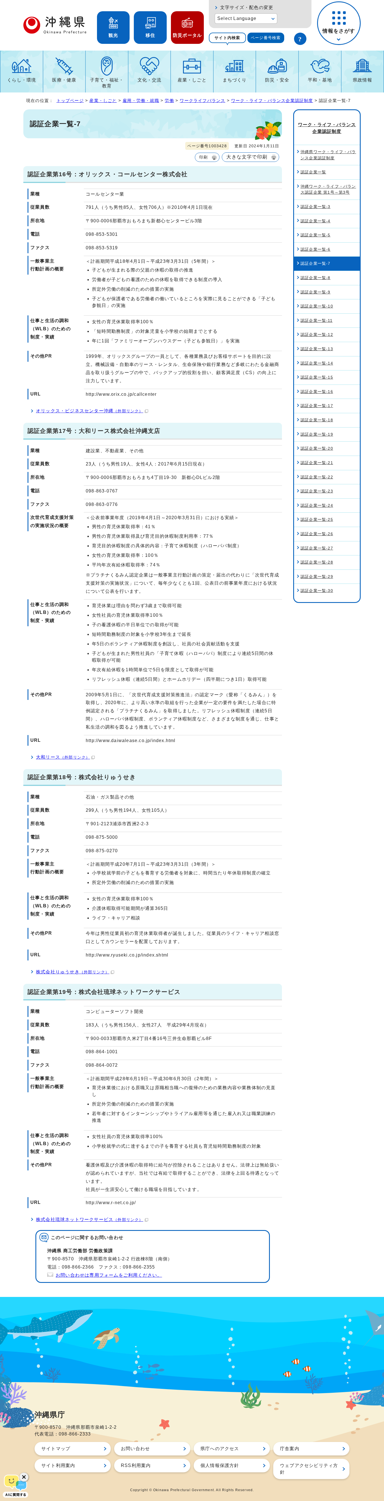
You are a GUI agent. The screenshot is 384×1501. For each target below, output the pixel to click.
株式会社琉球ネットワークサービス (89, 1219)
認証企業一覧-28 (317, 562)
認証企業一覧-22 (317, 477)
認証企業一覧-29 (317, 576)
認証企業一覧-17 (317, 405)
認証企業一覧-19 (317, 434)
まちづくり (235, 80)
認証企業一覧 (313, 172)
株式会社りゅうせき (72, 971)
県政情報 (362, 80)
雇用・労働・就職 (141, 100)
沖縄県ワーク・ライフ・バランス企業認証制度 (328, 155)
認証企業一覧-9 (316, 292)
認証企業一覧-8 (316, 277)
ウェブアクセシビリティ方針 (309, 1469)
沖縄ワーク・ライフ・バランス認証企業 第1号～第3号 (328, 189)
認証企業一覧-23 (317, 491)
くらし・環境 (21, 80)
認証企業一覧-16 (317, 391)
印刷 (203, 157)
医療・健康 (64, 80)
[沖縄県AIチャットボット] (15, 1485)
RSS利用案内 (136, 1465)
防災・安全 (277, 80)
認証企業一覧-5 (316, 235)
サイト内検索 (227, 37)
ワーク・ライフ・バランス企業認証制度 (272, 100)
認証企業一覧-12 (317, 334)
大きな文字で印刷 (246, 157)
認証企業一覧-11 (317, 320)
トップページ (70, 100)
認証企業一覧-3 (316, 206)
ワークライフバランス (202, 100)
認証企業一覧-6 (316, 249)
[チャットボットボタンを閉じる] (23, 1477)
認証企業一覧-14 (317, 363)
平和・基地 (320, 80)
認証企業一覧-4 (316, 221)
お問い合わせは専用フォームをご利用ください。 (109, 1275)
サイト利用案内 (58, 1465)
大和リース (63, 757)
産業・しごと (192, 80)
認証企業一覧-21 (317, 462)
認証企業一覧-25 (317, 519)
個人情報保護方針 (219, 1465)
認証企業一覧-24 (317, 505)
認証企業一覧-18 (317, 420)
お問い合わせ (135, 1448)
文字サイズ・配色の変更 (246, 7)
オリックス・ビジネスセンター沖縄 (89, 410)
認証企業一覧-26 (317, 534)
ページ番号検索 (266, 37)
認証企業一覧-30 (317, 590)
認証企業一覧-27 (317, 548)
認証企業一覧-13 (317, 349)
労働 (169, 100)
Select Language (236, 18)
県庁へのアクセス (219, 1448)
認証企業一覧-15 (317, 377)
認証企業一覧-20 (317, 448)
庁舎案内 (289, 1448)
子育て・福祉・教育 (107, 83)
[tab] (227, 38)
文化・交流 (149, 80)
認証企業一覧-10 (317, 306)
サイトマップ (55, 1448)
